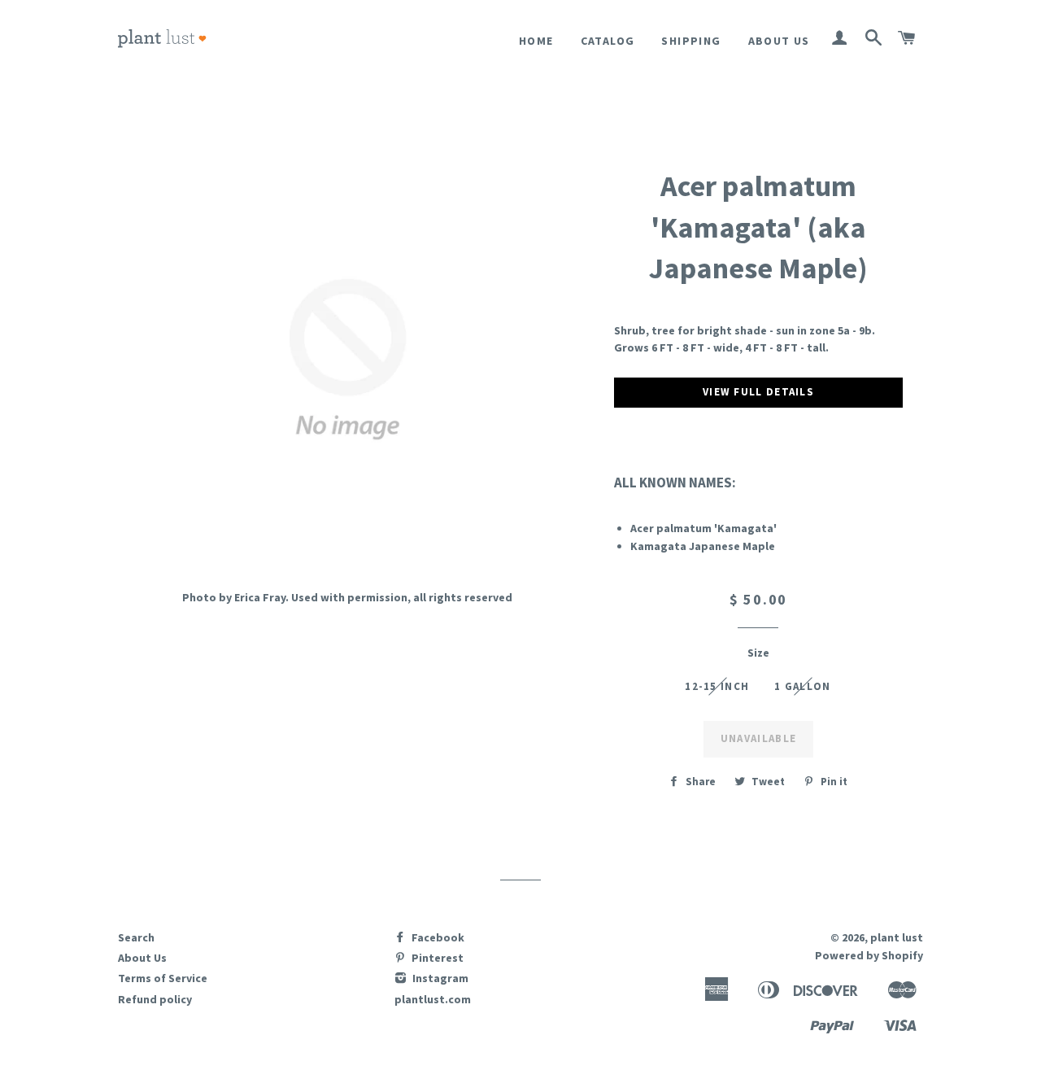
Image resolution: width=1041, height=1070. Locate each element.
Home (536, 40)
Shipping (691, 40)
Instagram (439, 978)
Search (136, 937)
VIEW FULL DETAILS (758, 392)
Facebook (436, 937)
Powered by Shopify (869, 955)
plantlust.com (432, 999)
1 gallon (802, 686)
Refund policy (155, 999)
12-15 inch (717, 686)
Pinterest (436, 957)
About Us (779, 40)
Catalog (608, 40)
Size (758, 652)
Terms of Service (162, 978)
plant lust (896, 937)
